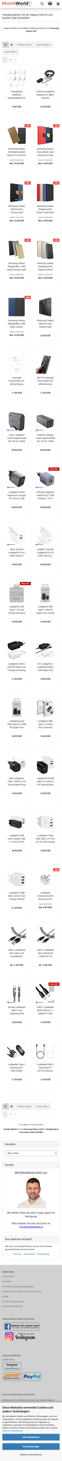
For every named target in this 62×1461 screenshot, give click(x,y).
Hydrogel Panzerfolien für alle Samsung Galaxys (16, 381)
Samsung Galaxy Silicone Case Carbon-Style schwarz (45, 323)
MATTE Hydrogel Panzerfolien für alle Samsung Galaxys (45, 381)
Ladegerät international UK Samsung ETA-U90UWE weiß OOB (45, 896)
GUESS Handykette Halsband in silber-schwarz (45, 94)
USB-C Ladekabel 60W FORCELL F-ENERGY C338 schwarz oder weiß (45, 1010)
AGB (6, 1297)
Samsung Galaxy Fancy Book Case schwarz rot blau (45, 152)
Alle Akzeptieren (31, 1437)
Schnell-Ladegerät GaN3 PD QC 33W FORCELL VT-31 (45, 495)
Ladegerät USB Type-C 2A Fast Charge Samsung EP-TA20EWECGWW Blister (16, 610)
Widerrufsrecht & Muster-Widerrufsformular (23, 1291)
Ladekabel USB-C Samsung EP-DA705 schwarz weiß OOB (45, 1067)
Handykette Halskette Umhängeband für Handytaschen (17, 95)
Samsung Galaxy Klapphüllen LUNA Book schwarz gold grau (16, 266)
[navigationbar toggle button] (58, 4)
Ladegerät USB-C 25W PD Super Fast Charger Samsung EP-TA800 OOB (16, 667)
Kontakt (8, 1281)
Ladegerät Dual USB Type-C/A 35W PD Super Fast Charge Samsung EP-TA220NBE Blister (16, 724)
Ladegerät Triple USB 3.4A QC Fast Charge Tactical (16, 895)
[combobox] (24, 45)
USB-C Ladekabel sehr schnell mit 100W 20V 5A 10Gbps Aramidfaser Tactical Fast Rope (45, 953)
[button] (5, 45)
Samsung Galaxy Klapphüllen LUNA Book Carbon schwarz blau (17, 323)
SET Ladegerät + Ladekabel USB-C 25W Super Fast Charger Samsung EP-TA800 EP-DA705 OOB (45, 667)
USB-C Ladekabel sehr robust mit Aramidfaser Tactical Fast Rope (17, 953)
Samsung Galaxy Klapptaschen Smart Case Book (45, 209)
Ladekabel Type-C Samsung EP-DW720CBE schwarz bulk (16, 1067)
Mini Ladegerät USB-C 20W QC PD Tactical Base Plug (17, 781)
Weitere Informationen (31, 1454)
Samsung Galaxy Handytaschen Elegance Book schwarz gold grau (45, 266)
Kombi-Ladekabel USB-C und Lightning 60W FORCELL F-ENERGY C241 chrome (16, 1010)
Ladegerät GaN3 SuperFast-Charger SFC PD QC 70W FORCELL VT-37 (16, 495)
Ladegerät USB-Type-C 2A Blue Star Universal (45, 724)
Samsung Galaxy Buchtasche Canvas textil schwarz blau (16, 209)
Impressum (9, 1276)
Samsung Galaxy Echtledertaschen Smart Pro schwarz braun (16, 152)
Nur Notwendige (31, 1446)
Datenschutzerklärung (12, 1431)
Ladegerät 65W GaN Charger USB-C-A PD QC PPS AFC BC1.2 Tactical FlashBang (16, 838)
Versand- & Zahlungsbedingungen (19, 1287)
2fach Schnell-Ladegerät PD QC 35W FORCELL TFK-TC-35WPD (16, 552)
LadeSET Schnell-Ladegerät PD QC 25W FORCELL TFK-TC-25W (45, 552)
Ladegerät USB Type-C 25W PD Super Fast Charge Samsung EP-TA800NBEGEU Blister (45, 610)
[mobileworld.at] (16, 4)
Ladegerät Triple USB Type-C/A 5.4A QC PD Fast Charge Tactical (45, 838)
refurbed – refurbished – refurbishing (31, 1254)
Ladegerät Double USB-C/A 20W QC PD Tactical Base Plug (45, 781)
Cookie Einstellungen (14, 1306)
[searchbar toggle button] (42, 4)
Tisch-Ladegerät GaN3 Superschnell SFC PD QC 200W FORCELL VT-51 (16, 438)
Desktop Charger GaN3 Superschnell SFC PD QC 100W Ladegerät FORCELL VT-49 (45, 438)
